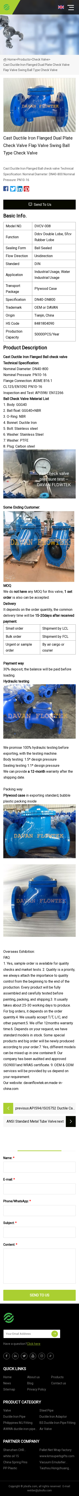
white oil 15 (11, 1456)
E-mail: (9, 1179)
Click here (33, 1344)
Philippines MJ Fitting (17, 1422)
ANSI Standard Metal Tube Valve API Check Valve (31, 1121)
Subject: (10, 1223)
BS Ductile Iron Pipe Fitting (57, 1422)
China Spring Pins (15, 1462)
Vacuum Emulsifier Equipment (53, 1463)
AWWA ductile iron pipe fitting (19, 1429)
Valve (7, 1410)
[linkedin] (15, 1356)
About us (33, 1377)
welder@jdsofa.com (39, 1490)
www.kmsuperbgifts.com (57, 1456)
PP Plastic (10, 1468)
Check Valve (40, 59)
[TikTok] (50, 1356)
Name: (8, 1158)
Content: (10, 1244)
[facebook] (6, 1356)
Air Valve (46, 1429)
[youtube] (33, 1356)
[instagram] (41, 1356)
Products (24, 59)
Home (11, 59)
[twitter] (24, 1356)
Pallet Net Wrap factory (56, 1450)
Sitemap (9, 1389)
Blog (30, 1383)
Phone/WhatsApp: (17, 1201)
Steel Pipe (47, 1410)
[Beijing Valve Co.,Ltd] (6, 7)
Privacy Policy (36, 1389)
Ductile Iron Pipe (14, 1416)
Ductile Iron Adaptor (53, 1416)
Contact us (58, 1383)
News (7, 1383)
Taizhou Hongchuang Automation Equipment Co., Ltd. (56, 1468)
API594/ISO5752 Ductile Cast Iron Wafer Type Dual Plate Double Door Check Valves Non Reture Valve (52, 1108)
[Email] (54, 1334)
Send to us (42, 204)
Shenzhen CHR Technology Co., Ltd (16, 1450)
